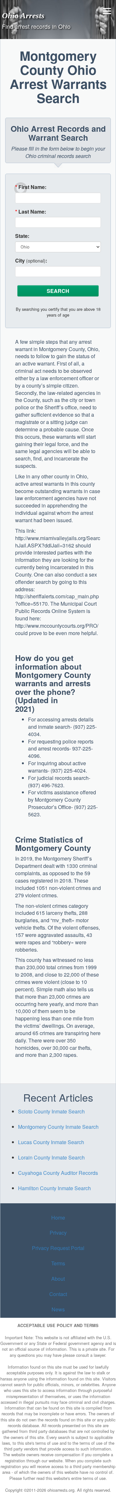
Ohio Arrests (23, 15)
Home (58, 1217)
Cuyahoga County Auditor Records (58, 1172)
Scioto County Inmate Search (51, 1111)
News (58, 1309)
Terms (58, 1263)
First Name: (30, 187)
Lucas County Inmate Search (51, 1142)
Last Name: (30, 211)
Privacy (58, 1232)
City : (31, 260)
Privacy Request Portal (58, 1248)
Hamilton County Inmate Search (54, 1188)
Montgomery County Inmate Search (58, 1126)
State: (22, 236)
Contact (58, 1294)
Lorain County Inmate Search (51, 1157)
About (58, 1278)
